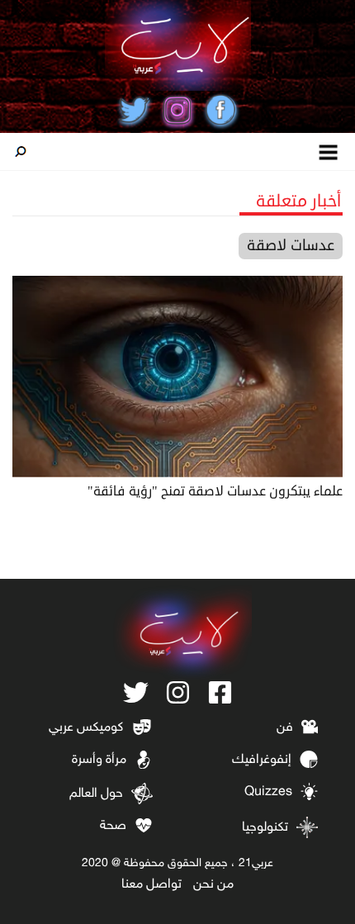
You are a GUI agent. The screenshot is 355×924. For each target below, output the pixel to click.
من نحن (213, 885)
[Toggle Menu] (329, 151)
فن (285, 728)
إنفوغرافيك (261, 760)
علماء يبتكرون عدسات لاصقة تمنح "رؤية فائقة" (215, 491)
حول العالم (96, 794)
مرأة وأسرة (99, 760)
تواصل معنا (151, 885)
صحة (113, 826)
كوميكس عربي (86, 728)
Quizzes (268, 792)
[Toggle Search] (20, 152)
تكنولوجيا (265, 828)
